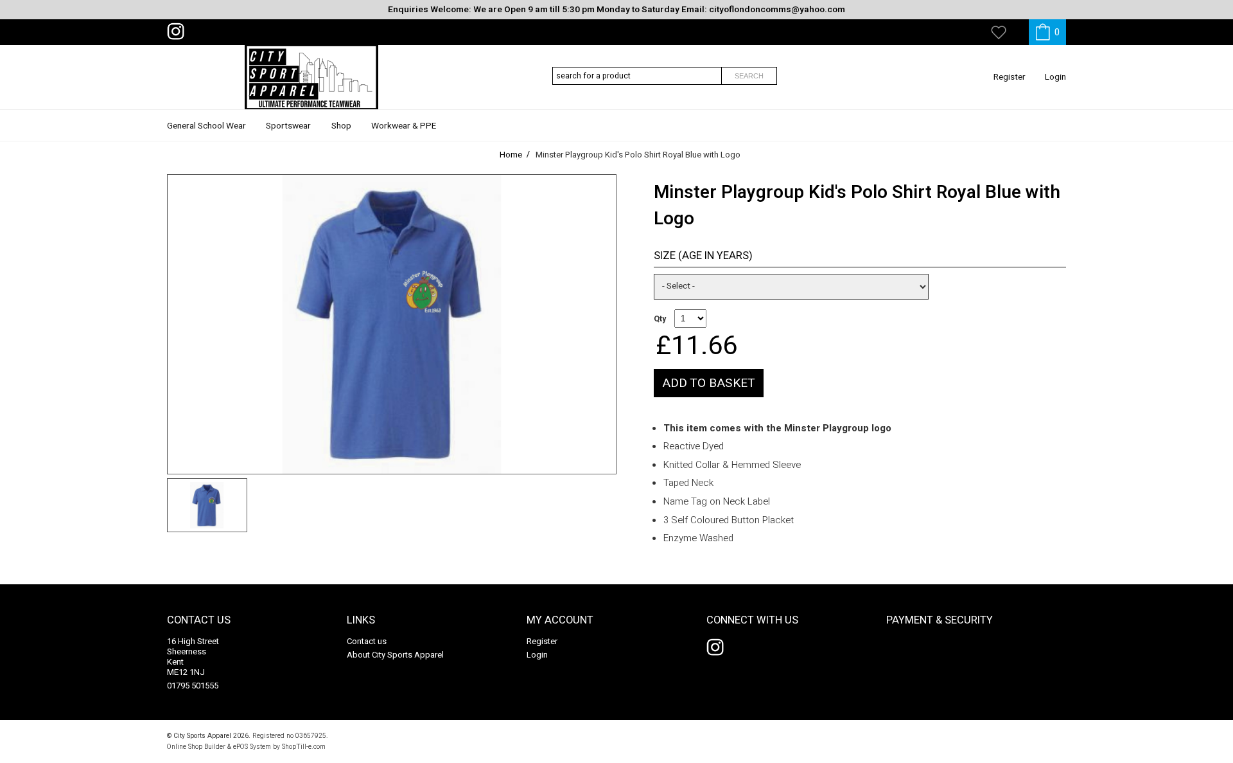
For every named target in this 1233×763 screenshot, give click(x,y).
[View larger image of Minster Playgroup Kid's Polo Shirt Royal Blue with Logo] (391, 324)
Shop (341, 126)
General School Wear (206, 126)
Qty (660, 319)
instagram (178, 31)
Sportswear (288, 126)
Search (749, 76)
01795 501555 (192, 685)
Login (1055, 77)
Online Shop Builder (196, 746)
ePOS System (252, 746)
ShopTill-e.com (304, 746)
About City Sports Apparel (395, 655)
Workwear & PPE (403, 126)
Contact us (367, 641)
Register (1009, 77)
